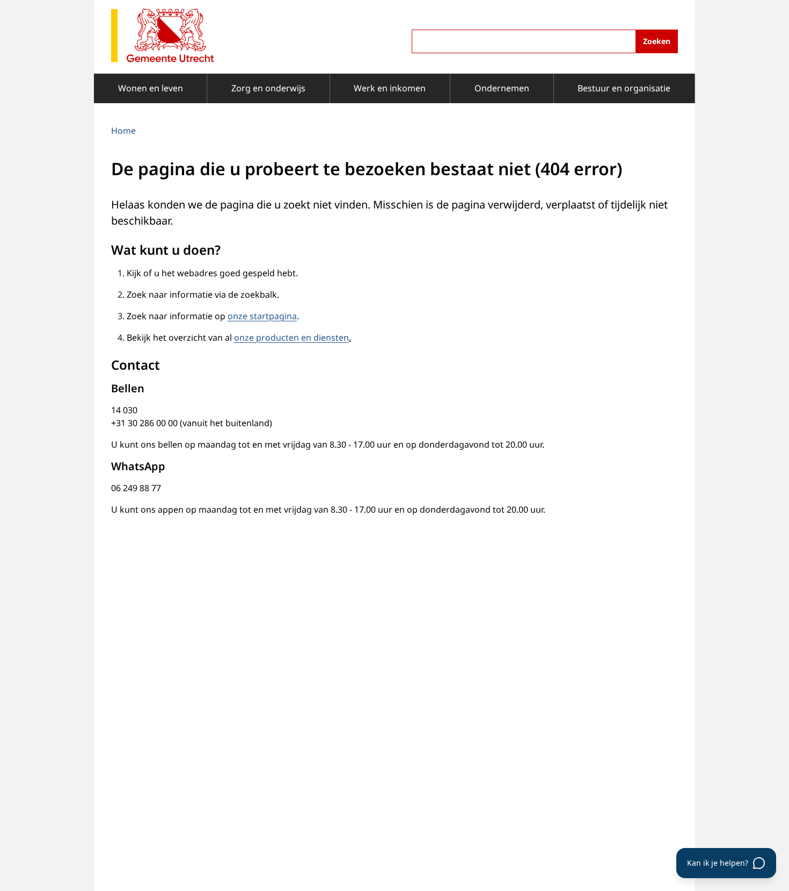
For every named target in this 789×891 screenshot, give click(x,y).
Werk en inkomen (390, 88)
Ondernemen (501, 88)
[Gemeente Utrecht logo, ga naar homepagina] (162, 36)
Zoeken (656, 41)
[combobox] (545, 41)
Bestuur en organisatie (624, 88)
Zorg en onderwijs (268, 88)
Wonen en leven (150, 88)
